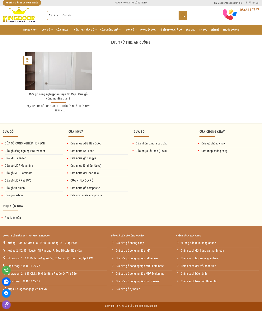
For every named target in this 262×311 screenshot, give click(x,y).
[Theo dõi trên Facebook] (246, 3)
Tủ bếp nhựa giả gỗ (170, 29)
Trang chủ (29, 29)
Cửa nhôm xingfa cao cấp (151, 143)
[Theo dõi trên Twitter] (253, 3)
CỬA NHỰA (62, 29)
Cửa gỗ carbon (14, 195)
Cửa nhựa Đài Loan (82, 151)
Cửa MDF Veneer (15, 158)
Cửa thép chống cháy (214, 151)
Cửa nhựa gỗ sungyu (83, 158)
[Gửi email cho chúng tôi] (257, 3)
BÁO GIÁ (190, 29)
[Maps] (6, 304)
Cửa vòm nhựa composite (86, 195)
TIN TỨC (203, 29)
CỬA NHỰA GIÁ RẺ (81, 180)
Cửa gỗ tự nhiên (15, 188)
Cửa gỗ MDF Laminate (18, 173)
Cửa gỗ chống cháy (213, 143)
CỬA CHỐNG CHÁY (110, 29)
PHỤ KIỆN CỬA (148, 29)
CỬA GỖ (46, 29)
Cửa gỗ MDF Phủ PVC (18, 180)
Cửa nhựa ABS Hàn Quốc (85, 143)
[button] (228, 2)
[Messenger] (6, 293)
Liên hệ (215, 29)
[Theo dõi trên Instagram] (250, 3)
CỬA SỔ (130, 29)
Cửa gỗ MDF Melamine (19, 166)
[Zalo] (6, 281)
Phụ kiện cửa (13, 218)
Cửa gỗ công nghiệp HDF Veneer (25, 151)
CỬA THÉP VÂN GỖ (84, 29)
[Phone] (6, 270)
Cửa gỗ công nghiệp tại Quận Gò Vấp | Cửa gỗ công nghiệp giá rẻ (58, 96)
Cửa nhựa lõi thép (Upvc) (85, 166)
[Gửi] (183, 15)
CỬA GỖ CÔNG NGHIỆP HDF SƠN (25, 143)
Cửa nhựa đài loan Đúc (84, 173)
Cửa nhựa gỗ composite (85, 188)
